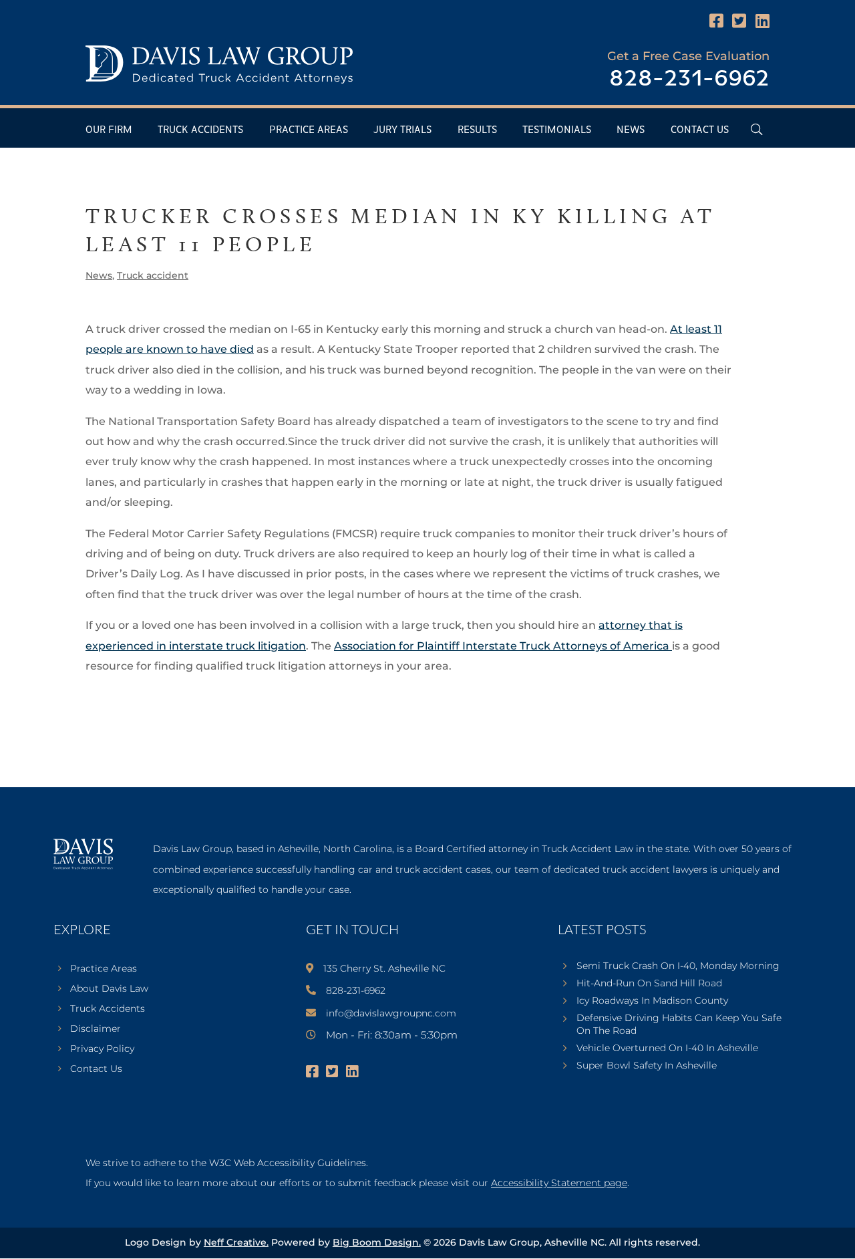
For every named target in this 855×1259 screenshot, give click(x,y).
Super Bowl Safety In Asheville (646, 1065)
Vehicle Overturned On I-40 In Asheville (667, 1048)
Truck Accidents (200, 130)
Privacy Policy (102, 1049)
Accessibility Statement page (559, 1183)
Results (477, 130)
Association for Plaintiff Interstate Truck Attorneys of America (503, 646)
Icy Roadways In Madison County (652, 1000)
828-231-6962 (689, 79)
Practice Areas (308, 130)
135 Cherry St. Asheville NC (384, 968)
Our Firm (109, 130)
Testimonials (556, 130)
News (631, 130)
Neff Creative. (236, 1242)
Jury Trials (402, 130)
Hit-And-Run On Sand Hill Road (649, 983)
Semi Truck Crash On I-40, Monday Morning (678, 966)
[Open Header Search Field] (756, 129)
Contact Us (700, 130)
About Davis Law (109, 989)
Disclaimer (95, 1029)
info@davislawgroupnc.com (391, 1013)
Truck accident (152, 275)
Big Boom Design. (377, 1242)
